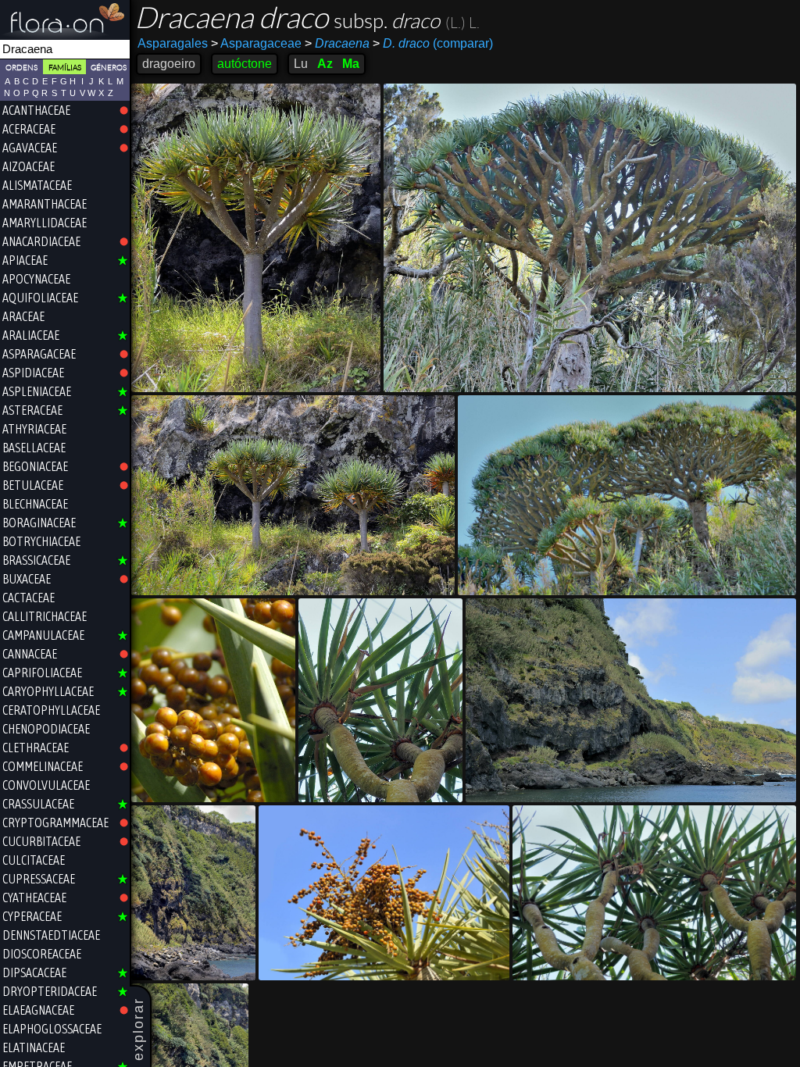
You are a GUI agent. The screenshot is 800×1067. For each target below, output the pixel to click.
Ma (350, 63)
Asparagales (173, 43)
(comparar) (433, 43)
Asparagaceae (256, 43)
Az (325, 63)
